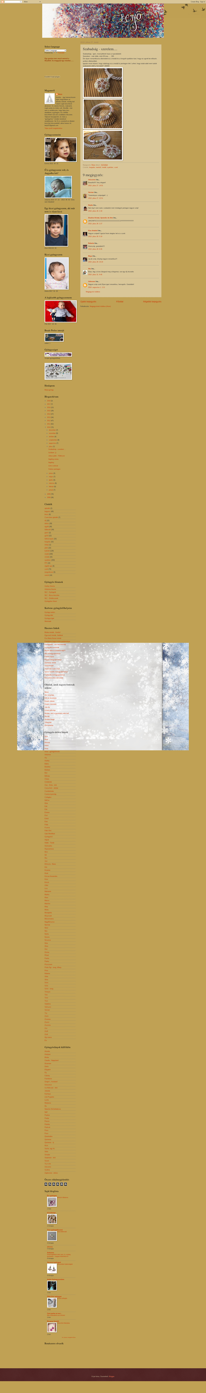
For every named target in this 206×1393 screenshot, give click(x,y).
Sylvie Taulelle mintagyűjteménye (56, 672)
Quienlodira (48, 1136)
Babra (47, 764)
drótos (47, 523)
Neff (46, 1112)
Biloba (47, 1057)
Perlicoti (47, 1127)
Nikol (46, 928)
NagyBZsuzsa (49, 922)
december (52, 430)
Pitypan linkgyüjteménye (53, 660)
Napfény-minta (53, 459)
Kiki (46, 867)
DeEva (47, 800)
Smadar (47, 1155)
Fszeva (47, 827)
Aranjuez (48, 1054)
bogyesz (47, 511)
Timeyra (47, 992)
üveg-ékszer (49, 572)
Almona (47, 742)
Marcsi (47, 900)
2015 (49, 411)
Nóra (46, 943)
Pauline (47, 1115)
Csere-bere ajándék (51, 517)
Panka (47, 961)
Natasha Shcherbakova (53, 1109)
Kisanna (47, 870)
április (51, 480)
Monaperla (48, 913)
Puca (46, 1130)
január (51, 490)
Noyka (90, 205)
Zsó (46, 1028)
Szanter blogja (49, 719)
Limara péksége (50, 710)
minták (47, 557)
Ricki (46, 1145)
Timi (46, 995)
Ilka (89, 269)
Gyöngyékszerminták (52, 647)
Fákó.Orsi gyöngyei (54, 1296)
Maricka (47, 903)
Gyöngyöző (48, 837)
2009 (49, 494)
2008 (49, 497)
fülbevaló (48, 529)
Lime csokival (53, 466)
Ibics (46, 852)
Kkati (46, 873)
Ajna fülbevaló (62, 1232)
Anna (46, 748)
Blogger (111, 1376)
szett (116, 167)
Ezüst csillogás (62, 1298)
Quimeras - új (49, 1142)
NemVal (47, 925)
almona (50, 1247)
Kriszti (47, 882)
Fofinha (47, 1076)
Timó (46, 998)
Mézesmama (49, 919)
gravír (47, 533)
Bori (46, 773)
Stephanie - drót (50, 1158)
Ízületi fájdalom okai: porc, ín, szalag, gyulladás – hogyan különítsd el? (59, 1255)
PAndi (47, 955)
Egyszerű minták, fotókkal (54, 635)
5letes (47, 692)
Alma (46, 739)
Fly (46, 1072)
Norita (47, 934)
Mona (46, 910)
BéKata (47, 776)
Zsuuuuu (48, 1019)
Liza (46, 888)
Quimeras (48, 1139)
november (52, 433)
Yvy (46, 1013)
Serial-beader (49, 666)
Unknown (91, 281)
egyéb (47, 526)
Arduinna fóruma (50, 589)
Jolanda (47, 1091)
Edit (46, 806)
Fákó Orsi (48, 830)
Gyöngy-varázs (50, 612)
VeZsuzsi (48, 1007)
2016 (49, 407)
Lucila (47, 1100)
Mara (46, 897)
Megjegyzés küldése (93, 292)
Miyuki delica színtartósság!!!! (55, 650)
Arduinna (48, 754)
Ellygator (48, 1069)
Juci (46, 861)
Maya (90, 256)
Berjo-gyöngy (49, 390)
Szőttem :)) (52, 452)
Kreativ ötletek (50, 701)
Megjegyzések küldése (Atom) (100, 306)
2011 (49, 424)
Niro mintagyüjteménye (52, 653)
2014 (49, 414)
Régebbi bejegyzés (152, 301)
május (51, 477)
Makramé (48, 891)
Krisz (46, 879)
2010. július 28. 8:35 (95, 249)
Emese (47, 812)
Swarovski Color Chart (52, 669)
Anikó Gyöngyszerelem (55, 1279)
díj (45, 520)
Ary (46, 758)
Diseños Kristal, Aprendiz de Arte (100, 218)
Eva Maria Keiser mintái (53, 638)
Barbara (47, 770)
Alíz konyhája (49, 695)
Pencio (47, 1121)
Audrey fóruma (50, 586)
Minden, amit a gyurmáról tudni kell (57, 713)
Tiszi (46, 1001)
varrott (47, 575)
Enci (46, 815)
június (51, 473)
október (51, 436)
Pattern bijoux (49, 656)
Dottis (47, 1066)
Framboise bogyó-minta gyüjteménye (57, 641)
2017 (49, 404)
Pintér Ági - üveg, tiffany (53, 967)
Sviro (46, 982)
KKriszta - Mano (50, 864)
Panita (47, 958)
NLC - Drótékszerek (51, 598)
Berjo (60, 94)
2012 (49, 420)
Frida (46, 824)
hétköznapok (49, 539)
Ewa (46, 821)
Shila (46, 976)
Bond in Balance (62, 1197)
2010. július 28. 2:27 (95, 224)
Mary (46, 906)
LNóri (46, 885)
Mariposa (48, 1103)
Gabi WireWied (50, 834)
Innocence (48, 1085)
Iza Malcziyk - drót (51, 1088)
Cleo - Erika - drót (51, 785)
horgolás (92, 167)
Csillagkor (48, 797)
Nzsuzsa (48, 940)
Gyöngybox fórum (51, 601)
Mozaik (47, 716)
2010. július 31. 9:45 (95, 274)
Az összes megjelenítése (69, 1337)
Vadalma (48, 1004)
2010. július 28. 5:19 (95, 236)
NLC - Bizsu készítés (52, 595)
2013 (49, 417)
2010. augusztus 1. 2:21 (96, 287)
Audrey (47, 761)
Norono (47, 937)
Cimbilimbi (48, 782)
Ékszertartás (49, 725)
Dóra (46, 803)
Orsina (47, 952)
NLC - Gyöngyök (50, 592)
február (51, 486)
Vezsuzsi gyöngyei (54, 1262)
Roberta (91, 243)
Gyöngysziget (49, 618)
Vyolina (47, 1170)
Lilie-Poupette (49, 1097)
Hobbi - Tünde (49, 843)
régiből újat (48, 566)
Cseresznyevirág (50, 794)
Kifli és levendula (50, 698)
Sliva (46, 979)
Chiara (47, 779)
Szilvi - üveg (49, 989)
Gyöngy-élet (49, 615)
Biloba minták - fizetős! (53, 632)
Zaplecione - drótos (51, 1173)
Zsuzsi (47, 1022)
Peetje (47, 1118)
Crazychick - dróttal (51, 788)
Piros (46, 970)
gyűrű (46, 536)
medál (104, 167)
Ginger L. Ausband (51, 1082)
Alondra (47, 1051)
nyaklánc (110, 167)
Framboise (48, 1079)
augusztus (53, 443)
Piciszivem (48, 964)
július (51, 446)
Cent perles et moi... (54, 1313)
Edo (46, 809)
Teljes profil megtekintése (53, 128)
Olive (46, 946)
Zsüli (46, 1034)
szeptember (53, 440)
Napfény (51, 462)
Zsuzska (48, 1025)
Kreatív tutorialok (50, 704)
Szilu (46, 986)
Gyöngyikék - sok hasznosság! (55, 644)
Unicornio (91, 180)
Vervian (91, 192)
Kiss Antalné (93, 230)
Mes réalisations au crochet (56, 1315)
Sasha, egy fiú (50, 1148)
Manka (47, 894)
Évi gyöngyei (52, 1196)
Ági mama (48, 1037)
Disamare (48, 1063)
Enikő (47, 818)
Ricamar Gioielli (53, 1321)
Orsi (46, 949)
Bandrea (47, 767)
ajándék (47, 508)
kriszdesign (51, 1213)
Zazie (46, 1016)
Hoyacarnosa (49, 849)
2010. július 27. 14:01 (95, 185)
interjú (47, 545)
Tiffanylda (48, 722)
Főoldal (119, 301)
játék (46, 548)
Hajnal (47, 840)
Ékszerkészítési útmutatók (54, 678)
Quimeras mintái (50, 663)
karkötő (98, 167)
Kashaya (48, 1094)
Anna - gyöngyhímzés (52, 751)
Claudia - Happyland (51, 1060)
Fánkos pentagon (54, 469)
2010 (49, 427)
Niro (46, 931)
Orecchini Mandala (63, 1323)
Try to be (48, 1164)
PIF (46, 563)
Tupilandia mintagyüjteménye (55, 675)
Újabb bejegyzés (88, 301)
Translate (61, 53)
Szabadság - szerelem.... (57, 449)
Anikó (47, 745)
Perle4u (47, 1124)
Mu (46, 1106)
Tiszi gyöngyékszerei (55, 1230)
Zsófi (46, 1031)
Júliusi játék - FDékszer (56, 456)
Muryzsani (48, 916)
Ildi (46, 855)
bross (46, 514)
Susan (47, 1161)
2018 (49, 401)
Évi (46, 1040)
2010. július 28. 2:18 (95, 211)
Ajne (46, 736)
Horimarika (48, 846)
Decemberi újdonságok (65, 1264)
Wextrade (48, 621)
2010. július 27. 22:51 (95, 198)
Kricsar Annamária (51, 876)
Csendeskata (49, 791)
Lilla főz (47, 707)
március (52, 483)
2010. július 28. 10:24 (95, 262)
